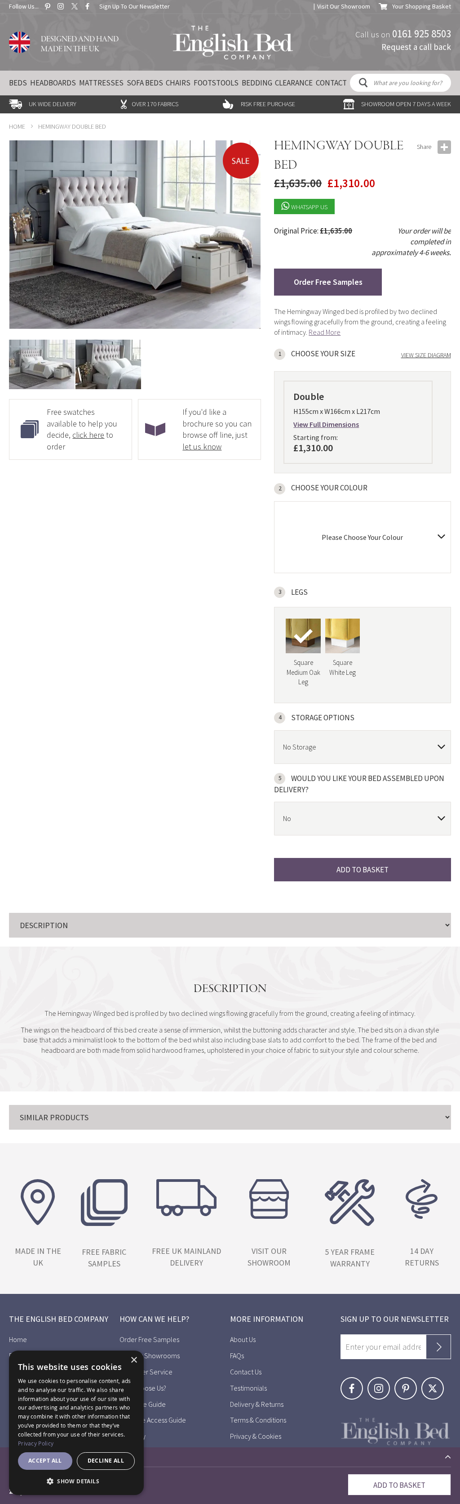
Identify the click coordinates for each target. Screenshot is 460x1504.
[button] (108, 364)
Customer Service (145, 1371)
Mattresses (101, 83)
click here (88, 435)
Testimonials (248, 1387)
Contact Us (245, 1371)
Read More (325, 332)
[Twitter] (434, 1382)
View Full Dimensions (326, 424)
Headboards (53, 83)
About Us (243, 1339)
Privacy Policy (35, 1443)
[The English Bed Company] (232, 42)
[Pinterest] (407, 1382)
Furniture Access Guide (152, 1419)
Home (17, 126)
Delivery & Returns (256, 1404)
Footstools (216, 83)
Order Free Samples (328, 282)
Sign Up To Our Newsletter (134, 6)
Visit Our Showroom (343, 6)
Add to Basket (399, 1485)
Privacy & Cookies (255, 1436)
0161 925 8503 (421, 33)
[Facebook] (354, 1382)
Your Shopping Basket (421, 6)
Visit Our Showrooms (149, 1355)
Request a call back (416, 46)
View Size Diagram (426, 355)
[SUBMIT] (438, 1346)
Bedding (257, 83)
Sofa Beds (145, 83)
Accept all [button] (45, 1460)
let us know (201, 446)
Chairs (178, 83)
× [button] (133, 1360)
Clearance (294, 83)
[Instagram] (380, 1382)
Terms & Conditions (258, 1419)
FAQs (237, 1355)
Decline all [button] (106, 1460)
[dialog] (76, 1423)
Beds (18, 83)
